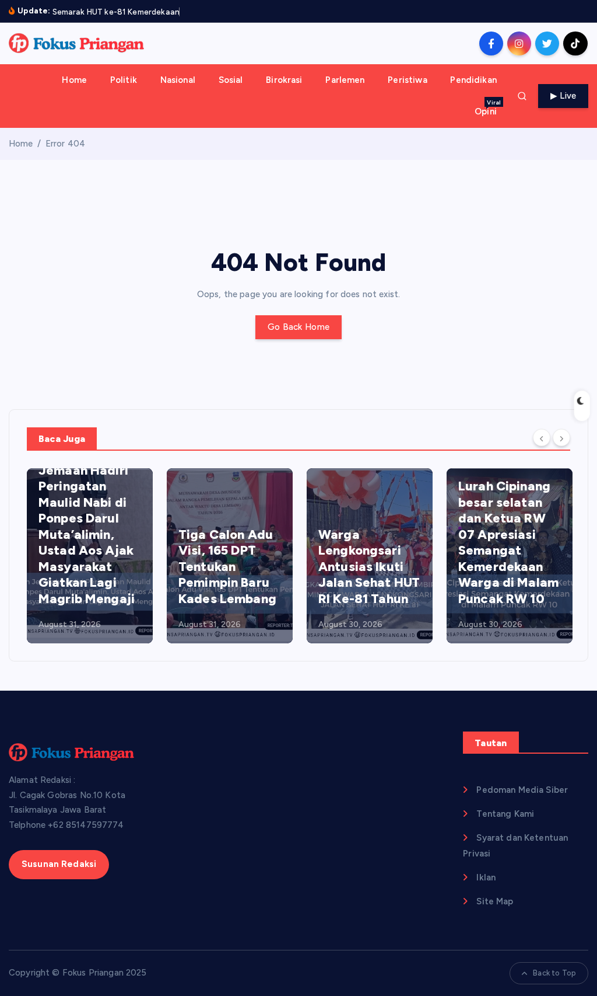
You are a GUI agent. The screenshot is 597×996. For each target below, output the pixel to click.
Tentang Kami (505, 814)
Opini (488, 108)
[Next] (561, 438)
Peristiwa (407, 80)
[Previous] (541, 438)
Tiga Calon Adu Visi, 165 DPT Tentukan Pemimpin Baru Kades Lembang (227, 567)
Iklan (486, 877)
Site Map (494, 901)
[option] (90, 555)
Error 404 (65, 143)
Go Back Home (298, 327)
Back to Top (554, 973)
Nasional (177, 80)
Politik (123, 80)
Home (74, 80)
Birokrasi (284, 80)
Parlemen (344, 80)
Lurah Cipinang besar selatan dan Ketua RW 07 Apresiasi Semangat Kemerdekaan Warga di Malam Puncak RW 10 (508, 542)
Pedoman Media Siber (522, 790)
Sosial (231, 80)
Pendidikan (473, 80)
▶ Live (563, 95)
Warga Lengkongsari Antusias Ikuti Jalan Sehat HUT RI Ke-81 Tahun (369, 567)
